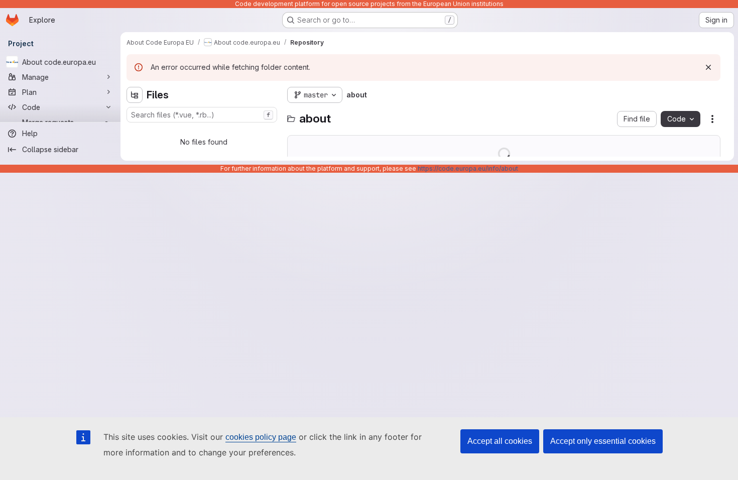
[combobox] (202, 115)
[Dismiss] (708, 67)
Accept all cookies (499, 441)
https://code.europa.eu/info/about (468, 168)
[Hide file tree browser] (135, 95)
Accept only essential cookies (603, 441)
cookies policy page (260, 437)
